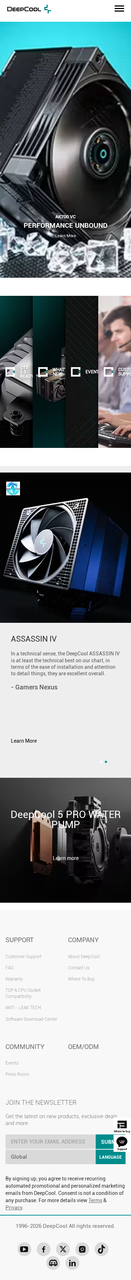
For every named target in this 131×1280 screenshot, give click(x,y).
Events (12, 1063)
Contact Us (79, 967)
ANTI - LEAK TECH (23, 1007)
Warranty (14, 979)
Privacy (13, 1207)
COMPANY (83, 940)
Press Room (17, 1074)
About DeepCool (84, 956)
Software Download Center (31, 1019)
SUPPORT (19, 940)
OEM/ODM (83, 1046)
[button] (101, 762)
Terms (95, 1200)
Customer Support (23, 956)
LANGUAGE (110, 1157)
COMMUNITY (24, 1046)
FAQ (9, 967)
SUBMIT (110, 1142)
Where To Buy (81, 979)
